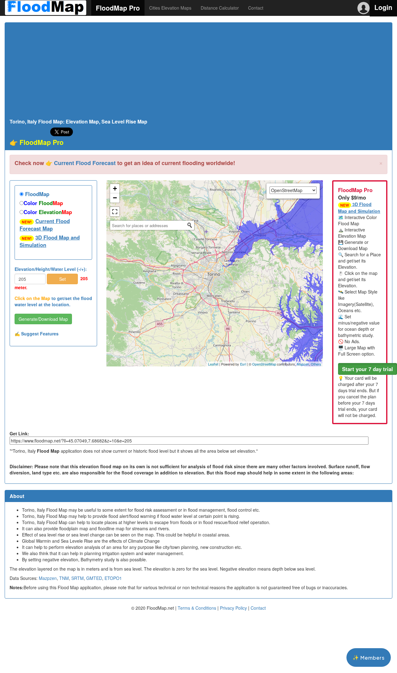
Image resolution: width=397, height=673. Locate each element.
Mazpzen (48, 578)
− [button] (115, 198)
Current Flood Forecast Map (45, 224)
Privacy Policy (233, 608)
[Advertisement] (198, 72)
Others (316, 363)
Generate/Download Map (43, 319)
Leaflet (213, 363)
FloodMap (36, 194)
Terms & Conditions (197, 608)
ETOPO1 (113, 578)
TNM (64, 578)
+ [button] (115, 188)
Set (62, 279)
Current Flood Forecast (85, 163)
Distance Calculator (220, 8)
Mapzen (303, 363)
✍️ (37, 333)
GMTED (94, 578)
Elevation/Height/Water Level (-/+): (51, 269)
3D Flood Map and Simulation (50, 241)
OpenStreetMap (264, 363)
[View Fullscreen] (114, 211)
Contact (255, 8)
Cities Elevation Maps (170, 8)
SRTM (77, 578)
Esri (243, 363)
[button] (367, 369)
